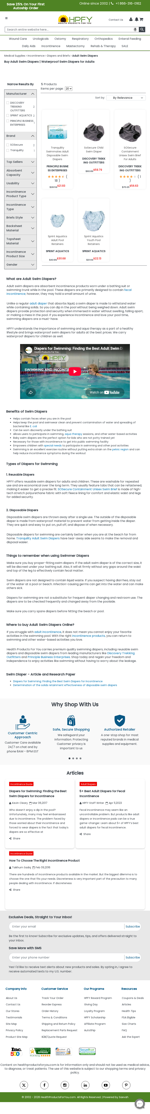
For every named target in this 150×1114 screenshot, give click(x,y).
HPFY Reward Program (98, 998)
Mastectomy (75, 46)
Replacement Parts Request (59, 1030)
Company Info (16, 989)
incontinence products (88, 636)
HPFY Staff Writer (93, 803)
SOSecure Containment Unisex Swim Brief (88, 489)
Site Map (11, 1024)
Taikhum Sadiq (21, 867)
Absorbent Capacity (14, 172)
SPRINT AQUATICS (21, 115)
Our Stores (12, 1011)
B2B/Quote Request (54, 1037)
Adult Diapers (88, 784)
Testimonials (14, 1017)
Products (49, 84)
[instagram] (65, 1085)
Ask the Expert (131, 1037)
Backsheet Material (14, 228)
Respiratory (80, 39)
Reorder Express (52, 1004)
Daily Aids (28, 46)
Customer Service (54, 989)
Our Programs (94, 989)
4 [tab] (80, 758)
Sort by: (100, 97)
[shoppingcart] (141, 20)
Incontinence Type (16, 207)
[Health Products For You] (75, 19)
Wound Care (18, 39)
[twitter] (24, 1085)
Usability (12, 183)
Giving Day (91, 1004)
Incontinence (50, 46)
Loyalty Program (94, 1011)
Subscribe (133, 926)
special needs (53, 445)
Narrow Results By (20, 84)
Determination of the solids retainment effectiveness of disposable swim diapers (65, 685)
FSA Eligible (128, 1017)
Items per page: (52, 88)
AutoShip (89, 1030)
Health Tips (129, 1011)
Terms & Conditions (54, 1017)
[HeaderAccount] (130, 19)
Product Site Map (17, 1037)
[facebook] (44, 1085)
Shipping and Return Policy (58, 1024)
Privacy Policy (14, 1030)
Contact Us (116, 20)
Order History (50, 1011)
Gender (11, 265)
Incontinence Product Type (16, 194)
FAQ (124, 1030)
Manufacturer (16, 94)
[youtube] (106, 1085)
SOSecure (16, 145)
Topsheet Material (13, 241)
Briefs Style (14, 217)
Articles (126, 1004)
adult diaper (39, 303)
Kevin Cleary (20, 803)
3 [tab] (77, 758)
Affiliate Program (95, 1024)
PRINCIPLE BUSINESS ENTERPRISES (21, 123)
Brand (10, 136)
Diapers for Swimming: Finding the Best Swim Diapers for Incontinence (58, 681)
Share (16, 838)
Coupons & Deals (133, 998)
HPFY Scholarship (95, 1017)
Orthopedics (104, 39)
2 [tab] (73, 758)
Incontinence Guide (21, 784)
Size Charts (129, 1024)
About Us (11, 998)
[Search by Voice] (135, 29)
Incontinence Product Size (16, 254)
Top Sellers (14, 162)
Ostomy (60, 39)
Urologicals (41, 39)
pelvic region (120, 449)
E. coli (33, 426)
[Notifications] (137, 19)
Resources (129, 989)
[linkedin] (85, 1085)
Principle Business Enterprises (49, 657)
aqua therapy (73, 434)
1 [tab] (69, 758)
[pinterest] (126, 1085)
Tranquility (17, 150)
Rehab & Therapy (103, 46)
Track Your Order (52, 998)
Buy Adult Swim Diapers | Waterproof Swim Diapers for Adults (49, 62)
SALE (125, 46)
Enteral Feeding (130, 39)
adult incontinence (47, 632)
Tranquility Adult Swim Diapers (38, 538)
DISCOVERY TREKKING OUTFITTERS (17, 106)
